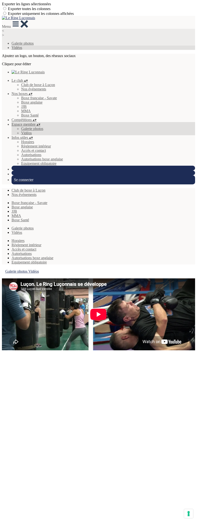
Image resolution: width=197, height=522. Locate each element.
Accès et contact (33, 150)
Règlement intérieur (36, 146)
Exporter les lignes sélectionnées (26, 4)
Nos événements (33, 89)
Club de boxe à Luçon (38, 85)
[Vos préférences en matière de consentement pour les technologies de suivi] (188, 513)
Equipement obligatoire (38, 163)
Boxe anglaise (32, 102)
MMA (26, 111)
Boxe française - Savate (39, 98)
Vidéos (17, 48)
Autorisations (31, 155)
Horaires (27, 142)
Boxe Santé (30, 115)
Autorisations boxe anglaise (42, 159)
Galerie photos (23, 43)
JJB (24, 107)
